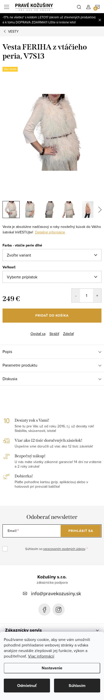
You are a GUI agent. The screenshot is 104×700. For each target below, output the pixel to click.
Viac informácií (41, 656)
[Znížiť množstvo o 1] (76, 295)
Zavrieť (27, 329)
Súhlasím (77, 685)
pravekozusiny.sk (59, 610)
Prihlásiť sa (80, 530)
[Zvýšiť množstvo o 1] (97, 295)
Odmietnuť (27, 685)
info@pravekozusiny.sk (56, 593)
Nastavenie (52, 668)
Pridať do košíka (52, 315)
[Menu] (6, 6)
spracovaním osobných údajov (64, 548)
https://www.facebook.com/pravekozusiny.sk (44, 610)
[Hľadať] (79, 6)
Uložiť (11, 330)
